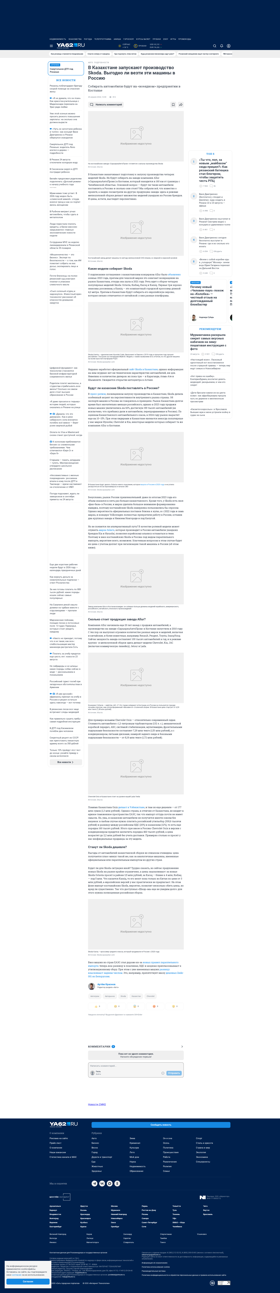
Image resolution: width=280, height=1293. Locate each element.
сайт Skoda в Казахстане (143, 369)
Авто (94, 1138)
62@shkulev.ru (81, 1273)
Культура (134, 1147)
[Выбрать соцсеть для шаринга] (181, 105)
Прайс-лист (55, 1143)
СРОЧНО (55, 65)
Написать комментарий (109, 104)
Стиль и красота (204, 1143)
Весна (95, 1147)
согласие (16, 1275)
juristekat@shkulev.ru (116, 1275)
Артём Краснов (106, 984)
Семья (166, 1171)
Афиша (117, 39)
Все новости (66, 80)
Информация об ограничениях (154, 1263)
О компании (56, 1147)
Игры (173, 39)
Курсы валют (143, 39)
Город (95, 1152)
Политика (168, 1147)
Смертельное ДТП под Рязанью (61, 70)
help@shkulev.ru (68, 1277)
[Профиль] (228, 46)
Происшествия (170, 1152)
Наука (133, 1161)
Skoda (123, 996)
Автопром (94, 996)
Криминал (135, 1143)
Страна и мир (203, 1147)
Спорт (199, 1138)
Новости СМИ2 (97, 1104)
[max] (110, 1183)
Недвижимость (58, 39)
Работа (166, 1157)
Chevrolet (150, 996)
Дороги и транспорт (102, 1157)
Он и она (167, 1138)
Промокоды (184, 39)
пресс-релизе (98, 393)
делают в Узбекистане (131, 807)
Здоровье (97, 1171)
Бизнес (95, 1143)
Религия (167, 1166)
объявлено (174, 274)
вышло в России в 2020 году (152, 485)
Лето (132, 1152)
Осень (166, 1143)
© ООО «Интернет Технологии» (96, 1283)
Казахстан (136, 996)
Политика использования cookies (156, 1267)
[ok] (117, 1183)
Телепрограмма (102, 39)
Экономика (202, 1157)
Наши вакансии (58, 1152)
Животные (97, 1166)
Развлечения (170, 1161)
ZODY (165, 39)
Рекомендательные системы (154, 1271)
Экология (201, 1152)
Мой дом (134, 1157)
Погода (88, 39)
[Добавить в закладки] (173, 105)
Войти (98, 1074)
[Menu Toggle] (51, 46)
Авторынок (110, 996)
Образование (136, 1171)
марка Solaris (106, 529)
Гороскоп (128, 39)
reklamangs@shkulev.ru (151, 1255)
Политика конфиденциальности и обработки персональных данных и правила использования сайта (184, 1275)
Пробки (157, 39)
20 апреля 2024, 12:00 (97, 97)
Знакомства (75, 39)
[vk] (102, 1183)
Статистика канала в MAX (63, 1157)
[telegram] (94, 1183)
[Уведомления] (221, 46)
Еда (93, 1161)
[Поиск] (214, 46)
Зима (132, 1138)
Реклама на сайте (59, 1138)
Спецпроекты (203, 1161)
